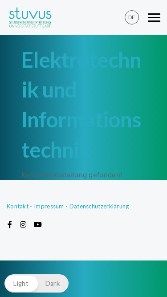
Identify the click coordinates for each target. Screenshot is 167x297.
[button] (36, 283)
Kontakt (18, 206)
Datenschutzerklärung (99, 206)
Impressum (49, 206)
